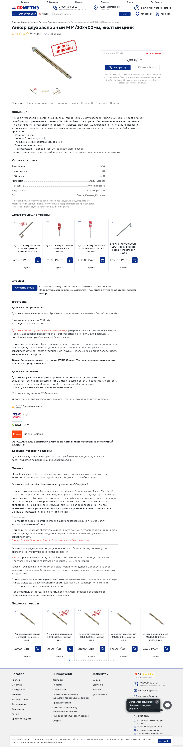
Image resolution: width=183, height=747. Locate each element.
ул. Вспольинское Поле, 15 (149, 730)
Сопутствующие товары (64, 103)
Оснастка (17, 685)
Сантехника (18, 709)
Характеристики (37, 103)
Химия (15, 714)
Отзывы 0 (87, 103)
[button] (69, 660)
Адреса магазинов (110, 7)
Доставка (105, 2)
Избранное (146, 14)
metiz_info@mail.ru (148, 690)
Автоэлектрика (20, 699)
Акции (97, 680)
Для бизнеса (157, 2)
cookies (82, 739)
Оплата (130, 2)
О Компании (52, 2)
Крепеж (16, 680)
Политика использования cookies (70, 716)
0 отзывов (35, 34)
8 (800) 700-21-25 (68, 7)
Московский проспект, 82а (150, 733)
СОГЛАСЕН (164, 741)
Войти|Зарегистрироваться (156, 8)
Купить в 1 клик (147, 67)
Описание (18, 103)
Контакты (25, 2)
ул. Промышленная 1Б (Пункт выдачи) (150, 721)
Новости (79, 2)
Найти (125, 14)
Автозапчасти (19, 704)
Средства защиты (21, 718)
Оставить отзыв (24, 287)
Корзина (165, 14)
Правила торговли (62, 702)
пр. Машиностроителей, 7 (149, 726)
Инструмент (18, 689)
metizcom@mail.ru (148, 696)
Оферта (56, 720)
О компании (59, 689)
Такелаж (16, 694)
